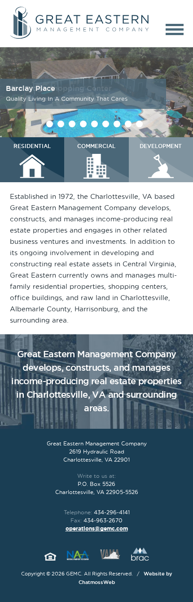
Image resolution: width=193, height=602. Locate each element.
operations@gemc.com (97, 528)
